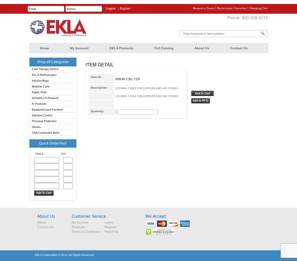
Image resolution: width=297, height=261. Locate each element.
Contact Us (239, 48)
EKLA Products (121, 48)
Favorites (241, 8)
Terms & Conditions (86, 231)
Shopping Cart (258, 8)
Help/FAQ (111, 231)
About (41, 222)
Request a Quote (203, 8)
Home (44, 48)
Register (125, 8)
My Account (224, 8)
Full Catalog (164, 48)
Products (78, 227)
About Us (201, 48)
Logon (109, 222)
